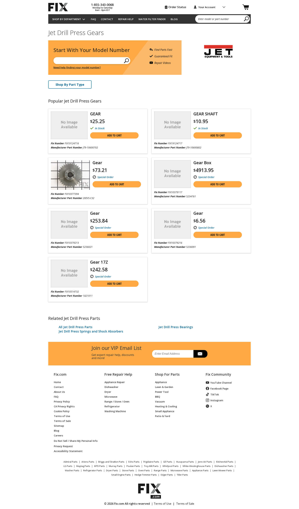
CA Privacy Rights (64, 406)
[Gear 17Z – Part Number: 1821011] (69, 273)
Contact (107, 19)
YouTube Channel (221, 382)
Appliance (161, 382)
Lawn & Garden (164, 386)
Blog (174, 19)
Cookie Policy (62, 411)
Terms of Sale (62, 420)
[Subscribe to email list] (200, 354)
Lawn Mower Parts (222, 470)
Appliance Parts (200, 470)
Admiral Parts (71, 461)
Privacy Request (63, 446)
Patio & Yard (162, 416)
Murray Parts (116, 466)
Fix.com (60, 374)
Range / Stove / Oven (117, 401)
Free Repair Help (118, 374)
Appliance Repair (115, 382)
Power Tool (162, 391)
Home (57, 382)
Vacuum (160, 401)
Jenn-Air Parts (205, 461)
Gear (97, 162)
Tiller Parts (182, 474)
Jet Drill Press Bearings (175, 327)
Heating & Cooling (166, 406)
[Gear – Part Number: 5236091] (172, 224)
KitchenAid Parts (224, 461)
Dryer (108, 391)
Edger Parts (167, 474)
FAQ (93, 19)
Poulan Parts (133, 466)
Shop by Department (66, 19)
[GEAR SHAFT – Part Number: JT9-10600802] (172, 125)
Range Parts (160, 470)
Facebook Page (219, 388)
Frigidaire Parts (151, 461)
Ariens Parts (87, 461)
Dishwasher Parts (224, 466)
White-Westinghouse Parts (197, 466)
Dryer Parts (112, 470)
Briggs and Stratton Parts (111, 461)
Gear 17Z (99, 262)
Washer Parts (72, 470)
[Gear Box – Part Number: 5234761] (172, 174)
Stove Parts (128, 470)
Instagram (216, 400)
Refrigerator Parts (92, 470)
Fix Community (218, 374)
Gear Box (202, 162)
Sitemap (59, 425)
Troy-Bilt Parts (151, 466)
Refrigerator (112, 406)
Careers (58, 435)
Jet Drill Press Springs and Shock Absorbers (91, 331)
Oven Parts (144, 470)
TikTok (214, 394)
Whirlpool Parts (170, 466)
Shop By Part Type (70, 84)
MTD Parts (99, 466)
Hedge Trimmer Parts (146, 474)
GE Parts (167, 461)
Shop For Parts (167, 374)
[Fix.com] (59, 7)
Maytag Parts (83, 466)
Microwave (111, 396)
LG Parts (68, 466)
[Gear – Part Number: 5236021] (69, 224)
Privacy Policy (62, 401)
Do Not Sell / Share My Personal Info (74, 440)
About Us (59, 391)
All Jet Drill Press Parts (75, 327)
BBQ (157, 396)
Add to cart (114, 135)
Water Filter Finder (152, 19)
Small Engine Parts (121, 474)
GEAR (95, 114)
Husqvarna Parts (185, 461)
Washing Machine (115, 411)
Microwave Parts (179, 470)
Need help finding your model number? (77, 67)
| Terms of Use (161, 504)
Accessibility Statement (68, 451)
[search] (246, 18)
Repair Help (126, 19)
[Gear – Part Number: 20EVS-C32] (70, 175)
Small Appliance (164, 411)
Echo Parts (133, 461)
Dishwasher (111, 386)
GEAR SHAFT (205, 114)
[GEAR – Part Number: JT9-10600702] (69, 125)
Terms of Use (62, 416)
